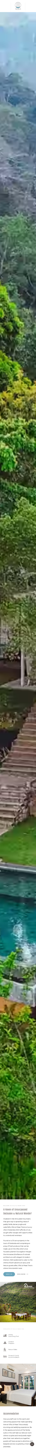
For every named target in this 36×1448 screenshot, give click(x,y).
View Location (21, 1274)
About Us (9, 1274)
